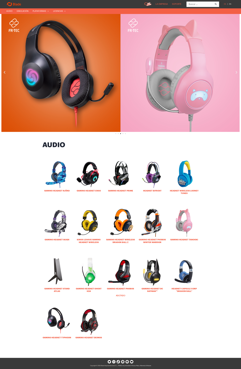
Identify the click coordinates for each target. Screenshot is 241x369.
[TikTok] (118, 361)
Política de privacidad (124, 365)
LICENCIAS (58, 11)
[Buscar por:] (202, 4)
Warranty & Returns (145, 365)
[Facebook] (127, 361)
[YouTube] (131, 361)
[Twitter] (109, 361)
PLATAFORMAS (39, 11)
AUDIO (9, 11)
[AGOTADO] (120, 271)
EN (230, 4)
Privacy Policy (135, 365)
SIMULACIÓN (22, 11)
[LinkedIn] (122, 361)
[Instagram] (113, 361)
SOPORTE (176, 4)
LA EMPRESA (162, 4)
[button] (115, 133)
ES (225, 4)
